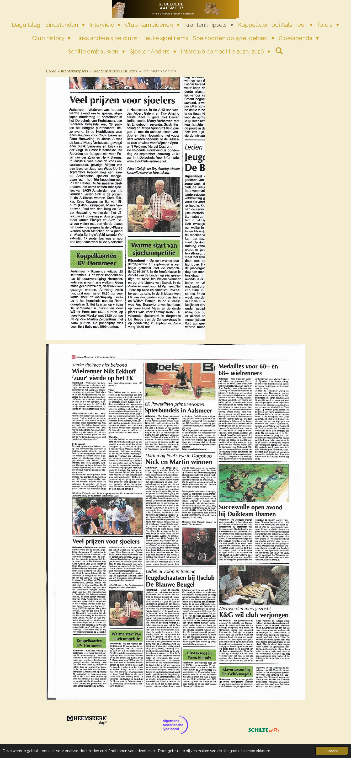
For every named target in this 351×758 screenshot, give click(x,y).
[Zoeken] (279, 51)
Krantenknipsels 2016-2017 (115, 71)
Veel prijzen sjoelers (159, 71)
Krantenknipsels (74, 71)
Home (51, 71)
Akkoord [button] (331, 751)
